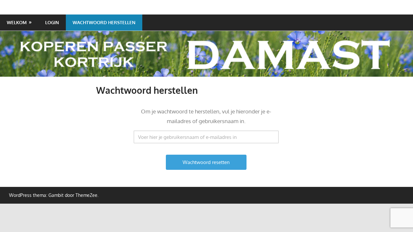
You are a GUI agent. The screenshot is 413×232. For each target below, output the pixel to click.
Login (52, 22)
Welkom (17, 22)
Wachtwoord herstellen (104, 22)
